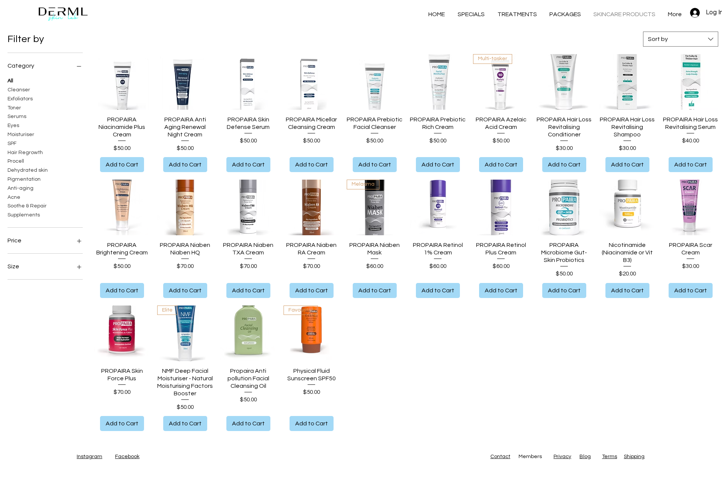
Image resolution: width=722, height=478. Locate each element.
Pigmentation (24, 179)
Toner (14, 107)
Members (530, 456)
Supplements (24, 215)
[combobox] (680, 39)
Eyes (13, 125)
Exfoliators (20, 98)
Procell (16, 161)
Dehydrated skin (28, 170)
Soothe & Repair (27, 206)
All (10, 80)
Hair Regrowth (25, 152)
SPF (12, 143)
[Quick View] (122, 82)
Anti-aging (20, 188)
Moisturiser (21, 134)
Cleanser (19, 89)
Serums (17, 116)
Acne (14, 197)
